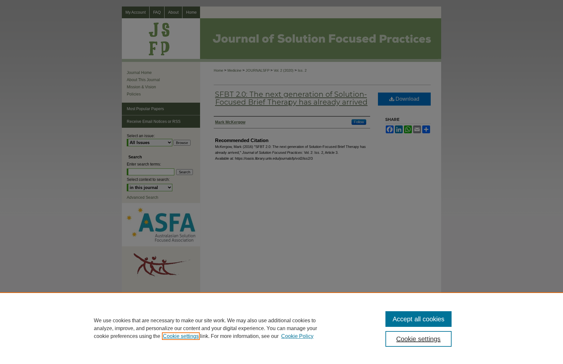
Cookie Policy (297, 336)
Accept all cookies (418, 319)
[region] (281, 328)
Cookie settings (181, 336)
